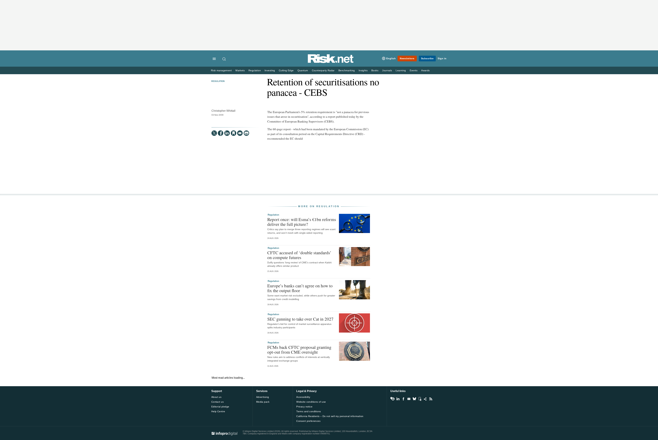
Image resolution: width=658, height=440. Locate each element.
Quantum (302, 70)
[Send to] (240, 133)
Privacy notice (304, 406)
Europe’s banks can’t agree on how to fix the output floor (300, 288)
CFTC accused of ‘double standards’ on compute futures (299, 255)
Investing (270, 70)
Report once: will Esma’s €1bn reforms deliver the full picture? (301, 222)
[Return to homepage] (331, 62)
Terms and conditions (308, 411)
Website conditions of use (311, 401)
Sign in (442, 58)
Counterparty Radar (323, 70)
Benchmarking (346, 70)
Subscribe (427, 58)
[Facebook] (220, 133)
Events (413, 70)
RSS (431, 399)
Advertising (262, 397)
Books (374, 70)
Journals (387, 70)
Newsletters (407, 58)
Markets (240, 70)
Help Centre (218, 411)
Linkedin (398, 399)
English (391, 58)
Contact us (217, 401)
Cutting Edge (286, 70)
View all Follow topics (392, 399)
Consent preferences (308, 421)
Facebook (403, 399)
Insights (363, 70)
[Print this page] (246, 133)
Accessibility (303, 397)
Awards (425, 70)
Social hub (425, 399)
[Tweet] (214, 133)
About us (216, 397)
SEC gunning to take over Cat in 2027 (300, 318)
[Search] (224, 59)
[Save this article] (233, 133)
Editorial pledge (220, 406)
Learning (401, 70)
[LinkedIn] (227, 133)
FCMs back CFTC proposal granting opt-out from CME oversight (299, 349)
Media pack (262, 401)
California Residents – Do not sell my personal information (329, 416)
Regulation (254, 70)
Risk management (221, 70)
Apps (420, 399)
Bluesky (414, 399)
